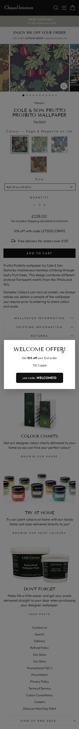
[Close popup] (63, 352)
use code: (39, 378)
